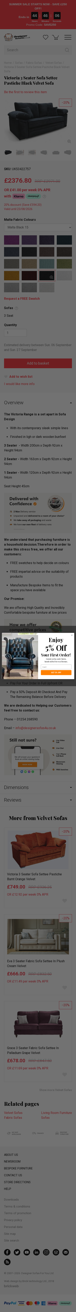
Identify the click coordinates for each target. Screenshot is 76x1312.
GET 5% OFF (56, 672)
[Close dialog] (71, 635)
